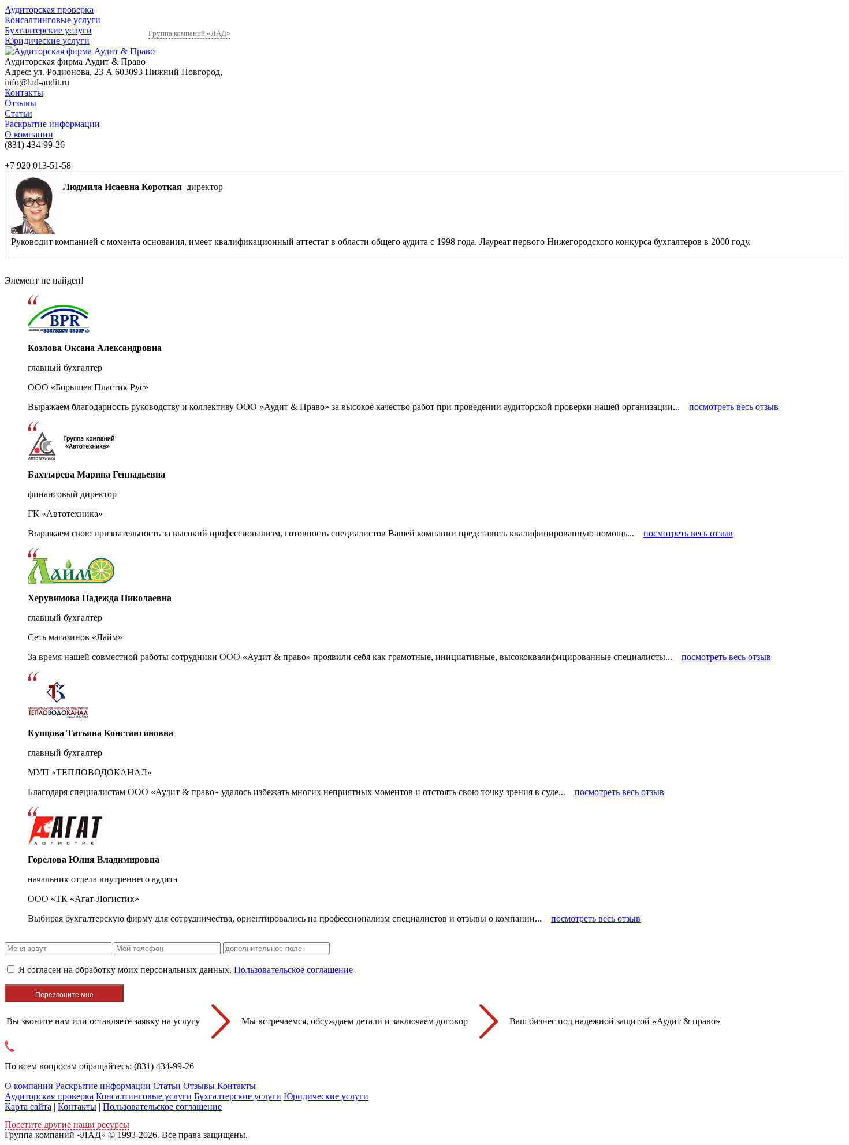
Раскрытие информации (52, 124)
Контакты (24, 93)
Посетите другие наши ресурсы (67, 1124)
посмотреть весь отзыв (734, 407)
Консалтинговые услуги (52, 20)
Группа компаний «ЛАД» (189, 33)
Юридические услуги (47, 41)
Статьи (18, 113)
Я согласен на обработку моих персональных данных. (185, 970)
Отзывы (20, 103)
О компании (29, 134)
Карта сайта (28, 1107)
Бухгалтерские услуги (48, 30)
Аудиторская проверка (49, 9)
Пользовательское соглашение (293, 970)
